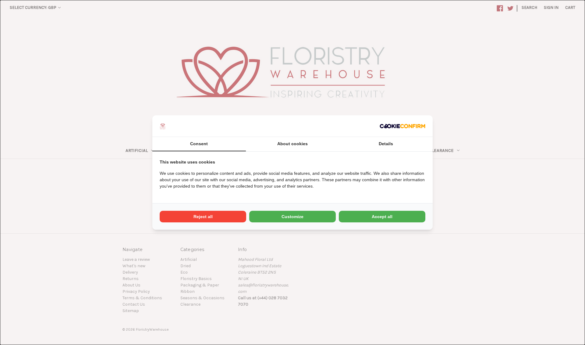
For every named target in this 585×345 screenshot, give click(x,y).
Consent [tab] (199, 143)
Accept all (382, 216)
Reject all (203, 216)
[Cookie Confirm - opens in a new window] (402, 126)
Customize (292, 216)
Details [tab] (386, 143)
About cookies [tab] (292, 143)
